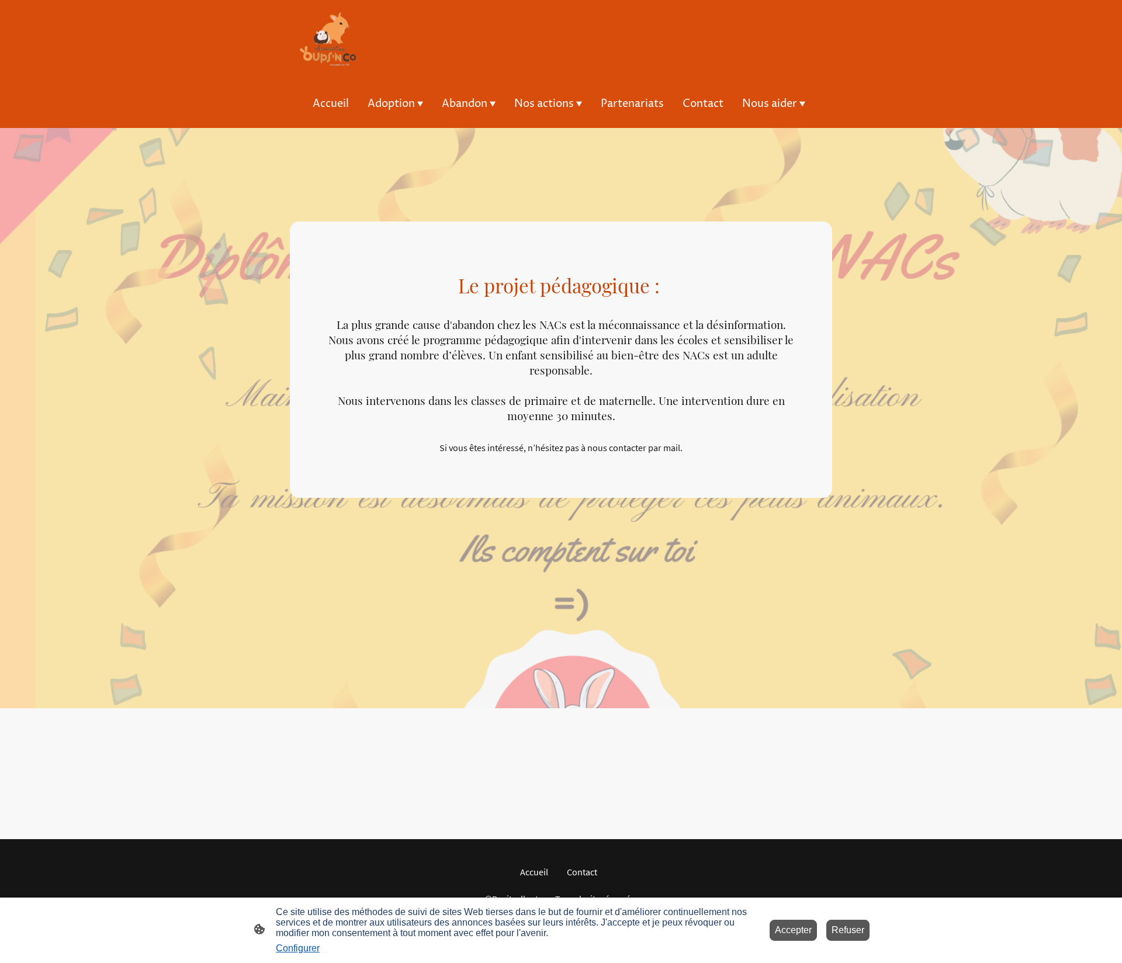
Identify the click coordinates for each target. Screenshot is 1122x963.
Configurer (298, 948)
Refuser (848, 930)
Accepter (793, 930)
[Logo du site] (328, 39)
